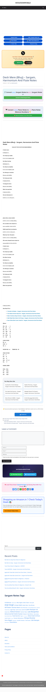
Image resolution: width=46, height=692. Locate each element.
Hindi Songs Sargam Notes (9, 418)
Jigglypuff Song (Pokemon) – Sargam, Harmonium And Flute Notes (20, 581)
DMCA (6, 640)
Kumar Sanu (23, 612)
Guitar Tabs (13, 43)
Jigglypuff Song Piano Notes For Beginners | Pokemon (17, 578)
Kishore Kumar (15, 612)
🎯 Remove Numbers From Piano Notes (23, 115)
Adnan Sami (14, 602)
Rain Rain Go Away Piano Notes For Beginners (15, 559)
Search (6, 546)
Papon (21, 616)
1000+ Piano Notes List (33, 40)
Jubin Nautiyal (30, 609)
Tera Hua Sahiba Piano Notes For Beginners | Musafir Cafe (18, 585)
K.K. (37, 609)
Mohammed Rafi (9, 614)
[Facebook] (13, 489)
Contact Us (7, 653)
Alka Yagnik (20, 602)
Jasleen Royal (18, 609)
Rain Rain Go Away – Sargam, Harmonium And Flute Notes (18, 563)
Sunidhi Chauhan (21, 620)
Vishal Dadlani (7, 622)
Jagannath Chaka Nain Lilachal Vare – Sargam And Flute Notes (19, 575)
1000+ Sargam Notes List (32, 37)
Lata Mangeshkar (33, 612)
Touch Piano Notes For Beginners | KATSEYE (15, 566)
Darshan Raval (16, 607)
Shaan (12, 618)
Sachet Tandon (8, 618)
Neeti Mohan (30, 614)
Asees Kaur (25, 605)
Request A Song (33, 43)
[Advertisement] (23, 20)
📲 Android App (18, 62)
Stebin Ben (14, 620)
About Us (7, 637)
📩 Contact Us (23, 414)
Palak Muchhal (16, 616)
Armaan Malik (18, 605)
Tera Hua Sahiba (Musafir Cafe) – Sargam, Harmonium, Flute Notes (20, 588)
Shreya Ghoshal (29, 618)
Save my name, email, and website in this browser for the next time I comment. (21, 457)
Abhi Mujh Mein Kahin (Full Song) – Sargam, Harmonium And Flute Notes (25, 318)
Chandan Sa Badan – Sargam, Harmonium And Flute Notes (21, 311)
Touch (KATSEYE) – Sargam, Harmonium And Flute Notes (17, 569)
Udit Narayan (35, 620)
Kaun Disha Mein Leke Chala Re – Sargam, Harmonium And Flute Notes (24, 320)
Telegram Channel (31, 474)
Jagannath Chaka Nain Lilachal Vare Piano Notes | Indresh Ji (18, 572)
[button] (43, 8)
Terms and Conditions (10, 646)
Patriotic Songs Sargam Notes (21, 418)
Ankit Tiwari (26, 602)
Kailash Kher (7, 612)
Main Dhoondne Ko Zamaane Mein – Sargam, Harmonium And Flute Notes (19, 423)
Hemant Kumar (7, 609)
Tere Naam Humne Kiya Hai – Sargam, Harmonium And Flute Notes (23, 313)
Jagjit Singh (12, 609)
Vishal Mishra (13, 622)
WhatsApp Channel (17, 474)
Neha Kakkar (36, 614)
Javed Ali (24, 609)
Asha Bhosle (31, 605)
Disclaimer (7, 643)
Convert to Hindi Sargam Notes (23, 97)
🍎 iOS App (28, 62)
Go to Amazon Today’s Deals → (12, 510)
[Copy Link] (30, 489)
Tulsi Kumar (28, 620)
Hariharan (38, 607)
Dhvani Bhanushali (24, 607)
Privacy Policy (8, 649)
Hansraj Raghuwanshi (32, 607)
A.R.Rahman (8, 602)
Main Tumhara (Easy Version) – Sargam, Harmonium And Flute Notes (24, 316)
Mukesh (25, 614)
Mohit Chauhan (18, 614)
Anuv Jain (32, 602)
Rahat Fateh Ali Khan (34, 616)
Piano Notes (13, 40)
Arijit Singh (6, 420)
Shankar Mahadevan (19, 618)
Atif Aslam (8, 607)
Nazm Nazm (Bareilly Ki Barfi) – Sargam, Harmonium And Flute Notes (18, 421)
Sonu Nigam (8, 620)
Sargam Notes (13, 37)
